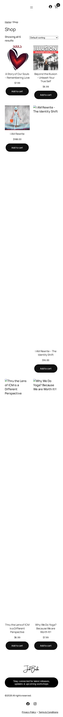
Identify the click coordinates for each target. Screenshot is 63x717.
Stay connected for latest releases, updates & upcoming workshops (31, 682)
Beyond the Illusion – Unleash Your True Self (45, 77)
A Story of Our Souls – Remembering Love (17, 75)
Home (8, 22)
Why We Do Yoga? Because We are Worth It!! (45, 628)
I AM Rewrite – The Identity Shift (45, 353)
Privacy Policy (29, 712)
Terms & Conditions (48, 712)
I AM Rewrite (17, 134)
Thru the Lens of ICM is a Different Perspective (17, 628)
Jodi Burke (31, 668)
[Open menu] (31, 7)
